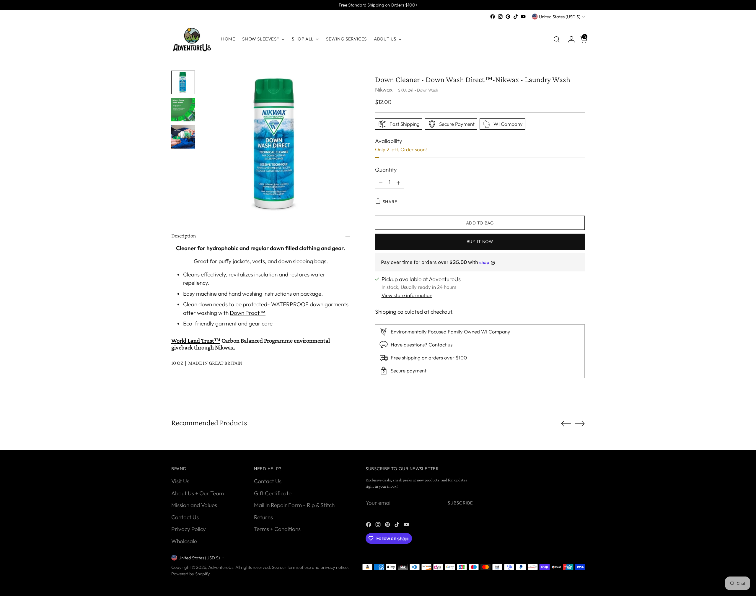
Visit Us (180, 481)
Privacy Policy (188, 529)
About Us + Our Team (197, 493)
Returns (263, 517)
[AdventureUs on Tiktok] (515, 16)
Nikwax (383, 89)
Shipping (385, 311)
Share (390, 201)
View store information (407, 295)
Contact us (440, 344)
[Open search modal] (557, 39)
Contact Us (185, 517)
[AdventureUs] (192, 39)
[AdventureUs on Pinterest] (508, 16)
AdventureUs (220, 567)
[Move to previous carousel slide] (566, 424)
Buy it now (480, 242)
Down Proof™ (247, 312)
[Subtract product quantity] (380, 182)
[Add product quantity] (398, 182)
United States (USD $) (560, 16)
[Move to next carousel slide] (580, 423)
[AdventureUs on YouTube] (523, 16)
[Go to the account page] (569, 39)
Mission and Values (194, 505)
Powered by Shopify (190, 574)
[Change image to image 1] (183, 82)
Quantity (386, 169)
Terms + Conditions (277, 529)
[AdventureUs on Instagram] (500, 16)
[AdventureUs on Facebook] (492, 16)
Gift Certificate (272, 493)
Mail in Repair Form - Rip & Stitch (294, 505)
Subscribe (460, 503)
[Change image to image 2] (183, 109)
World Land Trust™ (195, 340)
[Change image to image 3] (183, 137)
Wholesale (184, 541)
